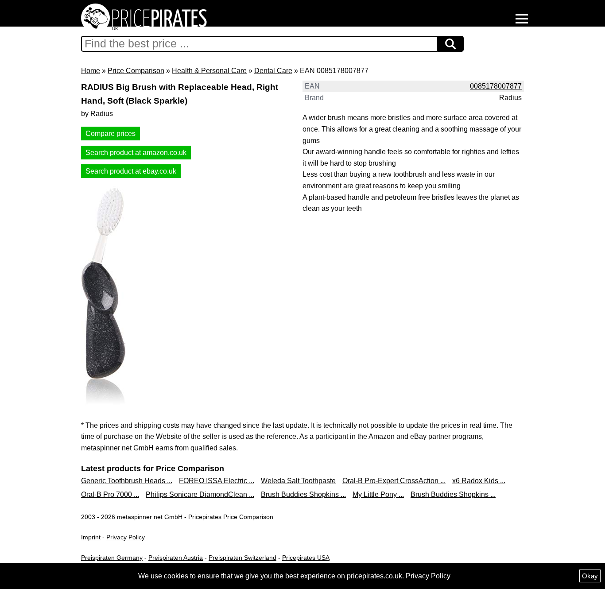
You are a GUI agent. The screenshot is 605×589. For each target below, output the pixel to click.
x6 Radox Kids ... (478, 480)
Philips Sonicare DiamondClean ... (200, 494)
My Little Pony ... (378, 494)
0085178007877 (496, 86)
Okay (590, 576)
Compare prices (110, 133)
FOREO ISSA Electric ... (216, 480)
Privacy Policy (125, 537)
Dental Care (273, 70)
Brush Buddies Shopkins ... (303, 494)
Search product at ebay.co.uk (130, 171)
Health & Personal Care (209, 70)
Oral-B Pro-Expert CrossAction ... (394, 480)
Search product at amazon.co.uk (135, 152)
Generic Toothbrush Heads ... (126, 480)
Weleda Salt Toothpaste (298, 480)
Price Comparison (136, 70)
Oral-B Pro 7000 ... (110, 494)
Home (90, 70)
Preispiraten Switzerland (242, 557)
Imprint (91, 537)
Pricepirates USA (306, 557)
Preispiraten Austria (175, 557)
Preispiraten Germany (112, 557)
